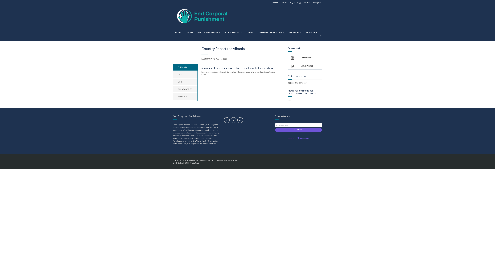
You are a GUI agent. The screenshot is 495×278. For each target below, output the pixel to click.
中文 (299, 3)
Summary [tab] (182, 67)
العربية (292, 3)
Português (317, 3)
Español (275, 3)
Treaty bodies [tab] (185, 89)
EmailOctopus (304, 138)
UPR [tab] (180, 82)
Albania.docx (307, 66)
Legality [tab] (182, 74)
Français (284, 3)
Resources (294, 32)
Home (178, 32)
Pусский (306, 3)
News (250, 32)
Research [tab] (182, 96)
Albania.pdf (307, 57)
